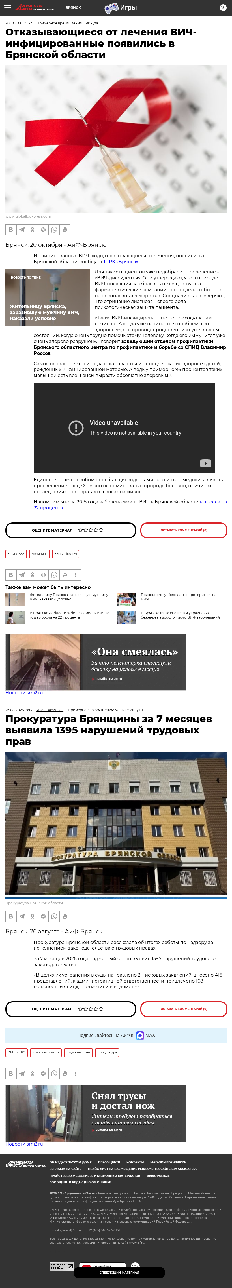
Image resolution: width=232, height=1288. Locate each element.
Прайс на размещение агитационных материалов (95, 1176)
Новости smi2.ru (24, 692)
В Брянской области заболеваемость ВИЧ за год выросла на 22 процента (69, 615)
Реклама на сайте (65, 1169)
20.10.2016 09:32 (18, 23)
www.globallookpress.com (28, 216)
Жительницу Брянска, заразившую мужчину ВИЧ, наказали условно (69, 597)
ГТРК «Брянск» (121, 261)
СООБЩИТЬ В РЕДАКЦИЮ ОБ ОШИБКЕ (80, 1182)
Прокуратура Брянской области (34, 903)
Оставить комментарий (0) (184, 530)
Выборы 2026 (158, 1176)
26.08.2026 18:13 (18, 710)
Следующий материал (119, 1272)
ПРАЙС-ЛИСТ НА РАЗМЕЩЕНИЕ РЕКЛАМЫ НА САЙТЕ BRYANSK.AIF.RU (142, 1169)
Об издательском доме (71, 1162)
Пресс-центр (109, 1162)
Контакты (135, 1162)
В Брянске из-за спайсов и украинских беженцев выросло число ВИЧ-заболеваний (180, 615)
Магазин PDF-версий (168, 1162)
